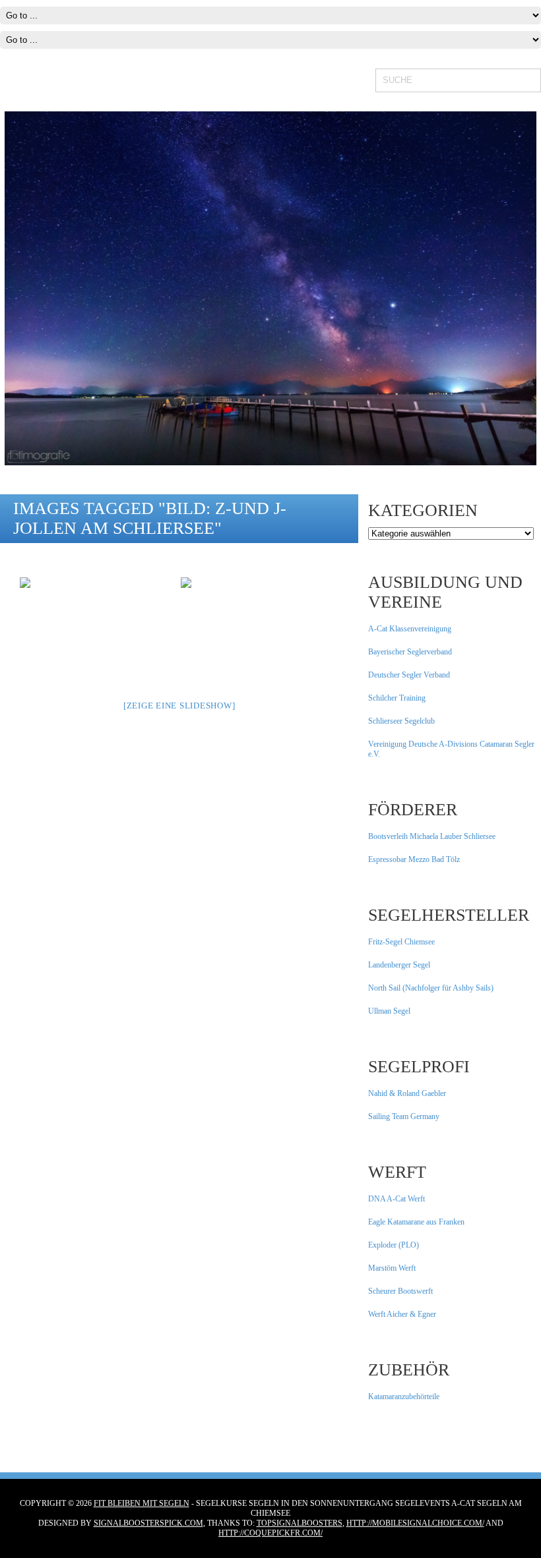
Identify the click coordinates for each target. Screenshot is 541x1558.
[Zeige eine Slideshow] (179, 705)
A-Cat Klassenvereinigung (409, 628)
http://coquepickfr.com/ (270, 1533)
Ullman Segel (389, 1011)
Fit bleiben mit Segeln (141, 1503)
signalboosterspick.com (148, 1523)
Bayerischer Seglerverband (410, 651)
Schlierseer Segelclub (401, 721)
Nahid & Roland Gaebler (407, 1093)
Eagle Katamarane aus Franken (416, 1221)
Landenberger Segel (399, 964)
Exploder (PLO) (393, 1245)
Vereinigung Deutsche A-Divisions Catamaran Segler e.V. (451, 749)
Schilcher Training (397, 698)
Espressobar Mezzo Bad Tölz (414, 859)
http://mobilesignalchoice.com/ (415, 1523)
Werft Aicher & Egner (402, 1314)
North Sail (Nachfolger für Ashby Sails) (430, 988)
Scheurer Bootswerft (400, 1291)
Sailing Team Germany (403, 1116)
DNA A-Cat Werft (396, 1198)
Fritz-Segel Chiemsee (401, 941)
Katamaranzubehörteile (403, 1396)
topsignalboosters (299, 1523)
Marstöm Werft (392, 1268)
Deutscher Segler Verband (409, 674)
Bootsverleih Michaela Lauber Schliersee (431, 836)
